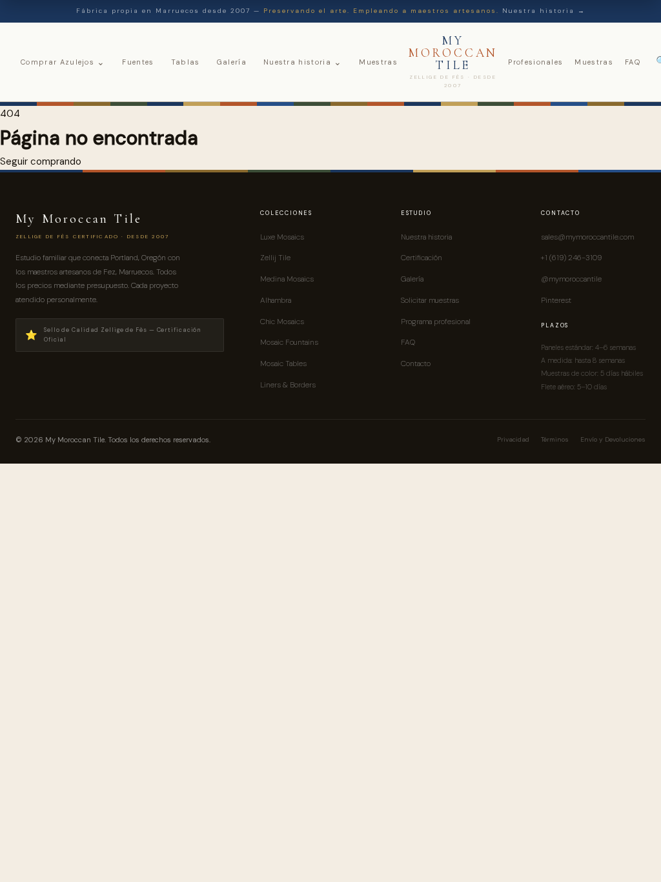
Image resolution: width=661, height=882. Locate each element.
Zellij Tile (275, 257)
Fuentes (138, 62)
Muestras (378, 62)
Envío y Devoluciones (613, 439)
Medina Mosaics (287, 279)
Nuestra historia (302, 62)
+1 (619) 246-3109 (571, 257)
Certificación (421, 257)
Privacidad (513, 439)
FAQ (632, 62)
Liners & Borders (288, 385)
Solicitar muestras (430, 300)
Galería (232, 62)
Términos (555, 439)
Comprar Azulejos (63, 62)
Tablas (185, 62)
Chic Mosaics (282, 321)
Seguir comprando (40, 161)
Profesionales (535, 62)
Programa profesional (436, 321)
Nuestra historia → (543, 10)
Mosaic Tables (283, 363)
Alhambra (275, 300)
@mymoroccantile (571, 279)
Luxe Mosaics (282, 237)
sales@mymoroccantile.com (587, 237)
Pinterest (556, 300)
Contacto (416, 363)
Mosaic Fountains (289, 342)
